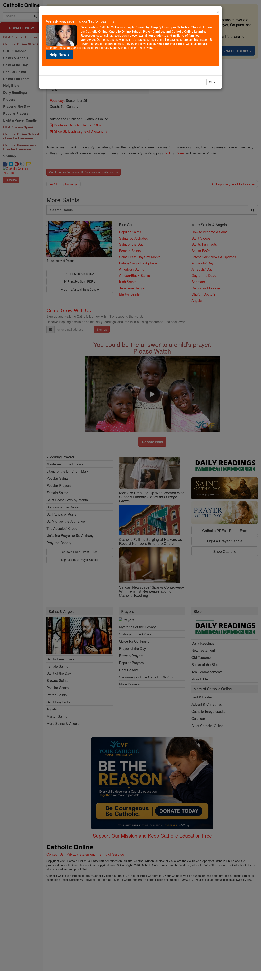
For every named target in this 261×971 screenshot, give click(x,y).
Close (212, 82)
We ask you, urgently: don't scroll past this (80, 21)
